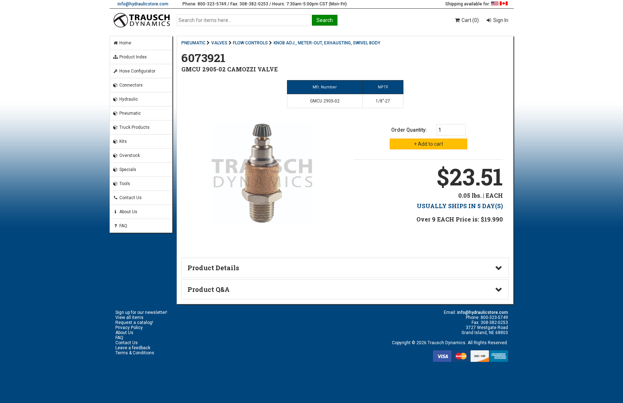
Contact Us (130, 197)
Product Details (213, 267)
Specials (127, 169)
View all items (129, 317)
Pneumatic (129, 113)
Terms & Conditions (134, 352)
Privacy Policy (129, 327)
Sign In (500, 20)
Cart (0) (469, 20)
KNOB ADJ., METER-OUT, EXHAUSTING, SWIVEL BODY (327, 42)
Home (124, 42)
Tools (124, 183)
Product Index (132, 57)
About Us (127, 211)
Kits (122, 141)
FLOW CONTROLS (250, 42)
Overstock (129, 155)
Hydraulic (128, 99)
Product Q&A (208, 289)
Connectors (130, 85)
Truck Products (134, 127)
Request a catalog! (134, 322)
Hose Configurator (136, 71)
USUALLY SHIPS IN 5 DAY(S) (460, 206)
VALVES (219, 42)
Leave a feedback (132, 347)
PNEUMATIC (193, 42)
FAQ (122, 225)
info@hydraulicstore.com (143, 3)
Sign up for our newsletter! (141, 312)
